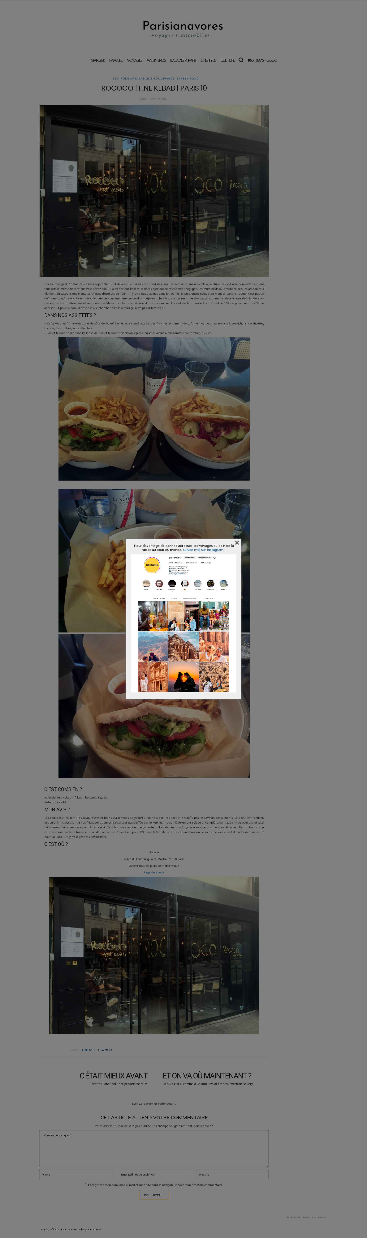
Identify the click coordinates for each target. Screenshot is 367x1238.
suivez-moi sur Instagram (203, 549)
